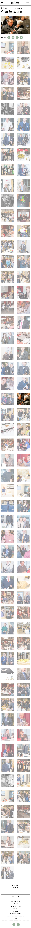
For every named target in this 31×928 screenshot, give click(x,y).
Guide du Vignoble (15, 899)
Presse (15, 911)
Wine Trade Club (15, 901)
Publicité (15, 908)
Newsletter (15, 896)
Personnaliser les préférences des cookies (15, 921)
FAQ (16, 918)
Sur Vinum (15, 904)
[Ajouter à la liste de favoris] (17, 37)
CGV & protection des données (16, 916)
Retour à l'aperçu (15, 886)
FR (27, 2)
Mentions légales (15, 913)
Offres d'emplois (15, 906)
